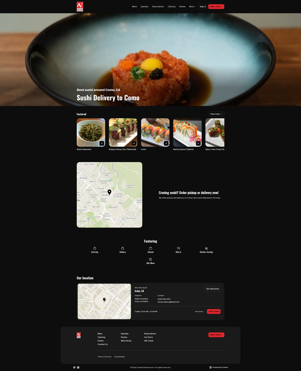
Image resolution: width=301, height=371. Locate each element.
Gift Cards (148, 341)
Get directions (212, 289)
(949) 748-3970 (164, 299)
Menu (134, 6)
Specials (144, 6)
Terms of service (104, 357)
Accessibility (119, 357)
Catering (171, 6)
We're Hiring (126, 341)
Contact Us (103, 344)
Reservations (158, 6)
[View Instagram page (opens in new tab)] (78, 367)
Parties (182, 6)
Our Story (148, 337)
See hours (199, 311)
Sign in (203, 6)
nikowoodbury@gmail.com (168, 302)
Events (101, 341)
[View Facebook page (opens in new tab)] (74, 367)
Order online (213, 311)
